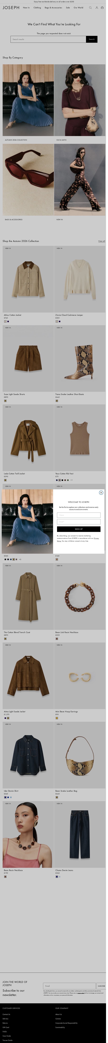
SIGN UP (78, 529)
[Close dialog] (101, 493)
